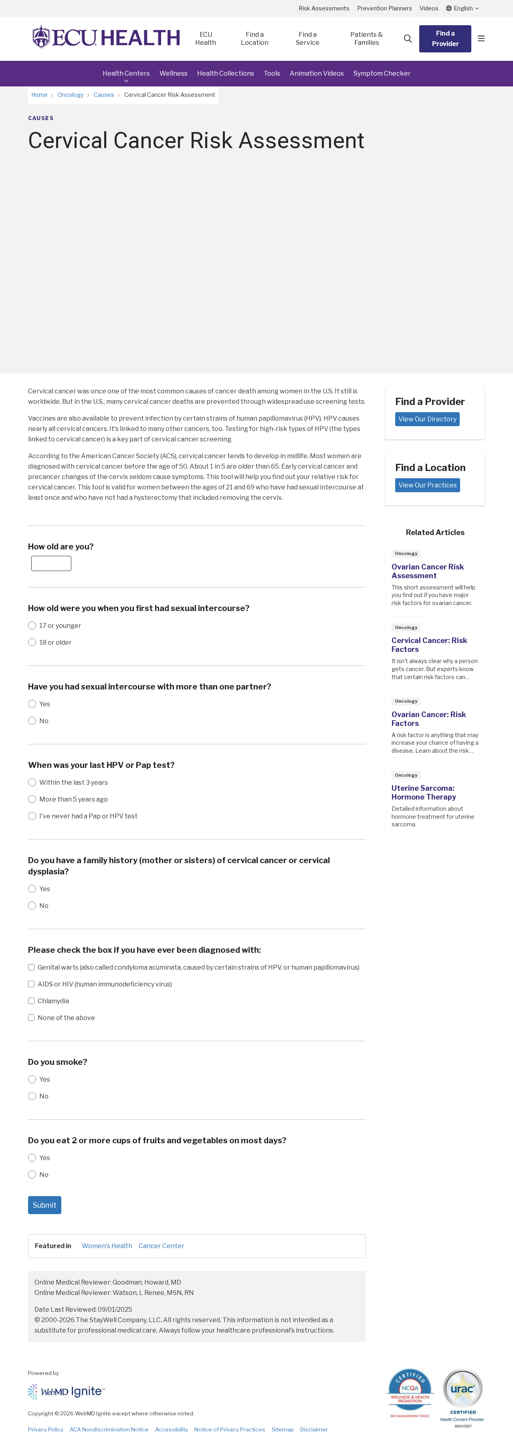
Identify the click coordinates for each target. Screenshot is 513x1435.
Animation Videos (317, 73)
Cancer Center (161, 1246)
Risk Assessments (324, 8)
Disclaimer (314, 1429)
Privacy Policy (45, 1429)
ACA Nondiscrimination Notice (109, 1429)
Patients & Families (366, 38)
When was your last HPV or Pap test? (101, 765)
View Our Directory (427, 419)
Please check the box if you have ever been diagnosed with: (144, 950)
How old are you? (61, 546)
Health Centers (126, 73)
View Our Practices (427, 485)
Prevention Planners (384, 8)
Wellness (174, 73)
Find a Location (255, 38)
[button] (481, 39)
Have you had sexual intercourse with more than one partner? (149, 686)
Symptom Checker (382, 73)
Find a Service (307, 38)
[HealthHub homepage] (106, 39)
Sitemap (283, 1429)
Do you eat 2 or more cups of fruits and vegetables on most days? (157, 1140)
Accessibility (171, 1429)
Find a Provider (445, 39)
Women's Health (107, 1246)
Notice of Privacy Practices (229, 1429)
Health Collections (225, 73)
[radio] (32, 625)
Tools (272, 73)
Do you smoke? (57, 1062)
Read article (435, 582)
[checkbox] (31, 967)
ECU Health (205, 38)
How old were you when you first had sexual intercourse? (139, 608)
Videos (429, 8)
